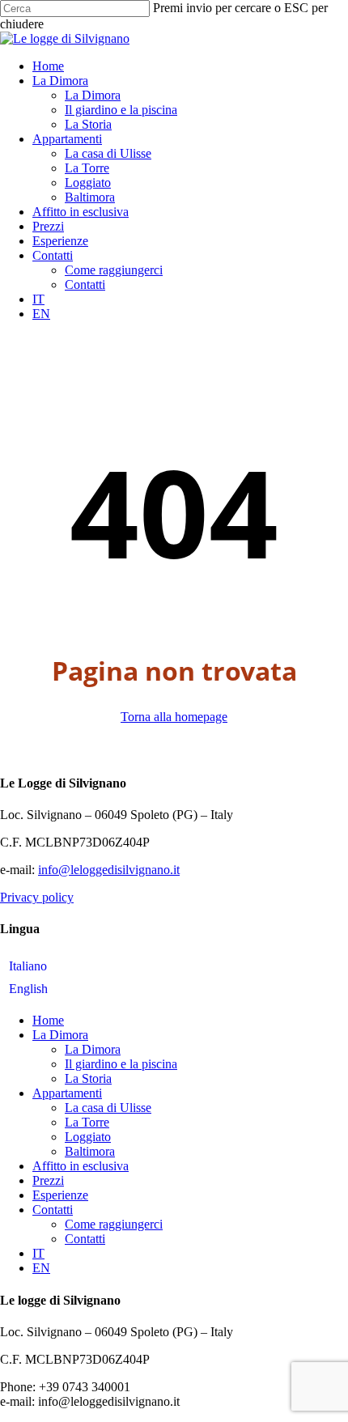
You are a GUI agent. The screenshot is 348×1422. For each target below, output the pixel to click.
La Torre (87, 1122)
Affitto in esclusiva (80, 1166)
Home (48, 1020)
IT (38, 1253)
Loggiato (88, 1137)
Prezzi (48, 1180)
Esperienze (60, 1195)
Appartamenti (67, 1093)
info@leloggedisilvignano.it (109, 870)
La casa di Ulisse (108, 1107)
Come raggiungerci (114, 1224)
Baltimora (90, 1151)
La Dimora (60, 1035)
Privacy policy (37, 897)
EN (41, 1268)
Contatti (52, 1209)
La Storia (88, 1078)
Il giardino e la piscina (121, 1064)
